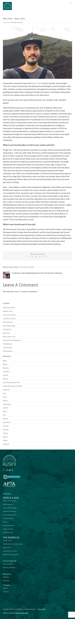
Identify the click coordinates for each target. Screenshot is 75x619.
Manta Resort (7, 329)
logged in (17, 291)
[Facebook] (4, 470)
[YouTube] (10, 470)
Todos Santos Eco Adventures (12, 340)
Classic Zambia (8, 529)
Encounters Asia (8, 322)
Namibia (5, 408)
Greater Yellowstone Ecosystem (12, 386)
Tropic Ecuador (7, 347)
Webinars (6, 580)
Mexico (5, 400)
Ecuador (5, 375)
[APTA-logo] (9, 480)
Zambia (5, 440)
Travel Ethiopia (7, 344)
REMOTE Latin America (11, 554)
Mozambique (7, 404)
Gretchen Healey (7, 22)
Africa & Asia (11, 497)
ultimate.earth (7, 504)
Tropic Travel (7, 540)
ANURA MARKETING (22, 613)
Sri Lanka (5, 426)
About (5, 588)
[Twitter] (12, 470)
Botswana (6, 368)
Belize (5, 360)
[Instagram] (7, 470)
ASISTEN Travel (7, 311)
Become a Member (9, 567)
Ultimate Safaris (8, 351)
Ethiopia (5, 379)
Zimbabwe (6, 444)
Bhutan (5, 364)
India (4, 393)
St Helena (6, 429)
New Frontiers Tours (9, 336)
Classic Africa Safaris (9, 315)
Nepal (5, 411)
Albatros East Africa (9, 307)
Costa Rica (6, 371)
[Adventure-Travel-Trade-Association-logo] (12, 473)
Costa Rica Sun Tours (9, 318)
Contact (5, 591)
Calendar (6, 577)
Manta (5, 522)
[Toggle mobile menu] (71, 3)
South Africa (7, 422)
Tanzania (5, 433)
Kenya (5, 397)
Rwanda (5, 418)
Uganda (5, 437)
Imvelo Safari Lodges (9, 326)
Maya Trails (36, 83)
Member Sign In (8, 564)
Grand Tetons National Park (11, 382)
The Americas (11, 537)
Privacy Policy (42, 609)
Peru (4, 415)
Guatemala (6, 389)
